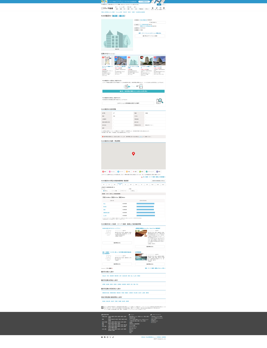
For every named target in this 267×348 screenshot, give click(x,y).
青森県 (112, 316)
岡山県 (112, 326)
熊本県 (119, 329)
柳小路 (104, 206)
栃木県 (123, 301)
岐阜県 (112, 323)
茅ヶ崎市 (136, 292)
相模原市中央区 (105, 292)
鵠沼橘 (107, 284)
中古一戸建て (143, 320)
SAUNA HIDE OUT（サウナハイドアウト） (111, 228)
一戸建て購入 (131, 320)
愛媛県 (112, 327)
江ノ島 (104, 215)
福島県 (109, 317)
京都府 (115, 324)
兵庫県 (112, 324)
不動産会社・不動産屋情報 (134, 323)
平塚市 (122, 292)
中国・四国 (104, 326)
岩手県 (115, 316)
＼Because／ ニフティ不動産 (156, 316)
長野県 (115, 321)
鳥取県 (115, 326)
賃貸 (130, 316)
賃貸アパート (140, 316)
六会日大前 (124, 275)
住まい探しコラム (132, 328)
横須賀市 (119, 292)
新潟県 (109, 321)
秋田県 (122, 316)
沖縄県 (113, 330)
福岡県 (109, 329)
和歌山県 (125, 324)
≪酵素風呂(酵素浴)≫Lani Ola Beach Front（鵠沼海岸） (147, 228)
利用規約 (159, 337)
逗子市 (139, 292)
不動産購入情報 (132, 317)
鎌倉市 (126, 292)
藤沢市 (122, 16)
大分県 (122, 329)
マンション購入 (132, 319)
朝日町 (115, 284)
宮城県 (119, 316)
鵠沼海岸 (112, 275)
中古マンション (145, 319)
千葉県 (116, 301)
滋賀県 (119, 324)
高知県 (115, 327)
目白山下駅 (149, 26)
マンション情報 (132, 325)
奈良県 (122, 324)
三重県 (119, 323)
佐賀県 (112, 329)
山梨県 (112, 321)
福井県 (125, 321)
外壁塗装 (131, 331)
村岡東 (103, 284)
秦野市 (147, 292)
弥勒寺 (111, 284)
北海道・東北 (104, 316)
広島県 (109, 326)
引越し (130, 332)
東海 (103, 323)
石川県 (122, 321)
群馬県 (127, 301)
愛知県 (109, 323)
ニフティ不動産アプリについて (157, 317)
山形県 (125, 316)
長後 (129, 275)
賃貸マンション (134, 316)
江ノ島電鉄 (142, 24)
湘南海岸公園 (106, 212)
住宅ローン (131, 329)
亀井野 (128, 284)
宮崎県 (125, 329)
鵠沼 (104, 209)
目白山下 (104, 275)
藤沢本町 (117, 275)
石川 (132, 284)
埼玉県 (112, 301)
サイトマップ (153, 322)
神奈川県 (142, 20)
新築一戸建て (137, 320)
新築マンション (138, 319)
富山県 (119, 321)
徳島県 (125, 326)
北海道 (109, 316)
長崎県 (115, 329)
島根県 (119, 326)
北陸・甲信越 (104, 321)
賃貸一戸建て (146, 316)
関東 (103, 319)
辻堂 (120, 275)
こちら (140, 136)
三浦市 (143, 292)
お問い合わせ (153, 319)
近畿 (103, 324)
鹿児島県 (110, 330)
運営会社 (143, 337)
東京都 (103, 301)
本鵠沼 (138, 275)
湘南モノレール (143, 26)
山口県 (122, 326)
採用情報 (164, 337)
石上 (104, 203)
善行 (108, 275)
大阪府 (109, 324)
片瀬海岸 (119, 284)
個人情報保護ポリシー (151, 337)
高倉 (134, 284)
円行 (137, 284)
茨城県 (119, 301)
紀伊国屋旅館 (138, 252)
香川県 (109, 327)
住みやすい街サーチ (133, 326)
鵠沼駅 (115, 16)
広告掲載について (154, 320)
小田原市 (131, 292)
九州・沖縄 (104, 329)
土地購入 (131, 322)
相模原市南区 (113, 292)
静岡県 (115, 323)
